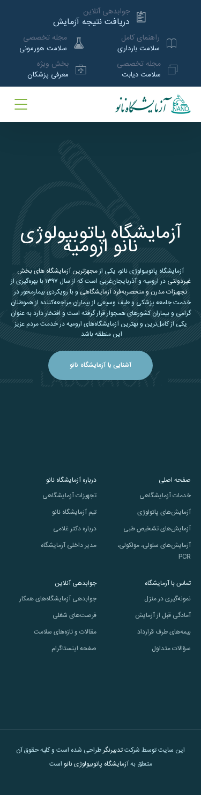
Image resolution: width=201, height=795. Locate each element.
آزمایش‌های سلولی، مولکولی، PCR (154, 551)
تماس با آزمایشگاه (168, 583)
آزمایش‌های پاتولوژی (164, 512)
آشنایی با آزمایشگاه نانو (100, 365)
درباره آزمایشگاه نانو (71, 480)
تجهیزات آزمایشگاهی (69, 495)
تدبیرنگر (113, 750)
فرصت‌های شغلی (74, 615)
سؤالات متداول (171, 648)
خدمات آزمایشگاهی (165, 495)
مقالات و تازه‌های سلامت (65, 632)
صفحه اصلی (175, 480)
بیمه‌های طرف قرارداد (164, 632)
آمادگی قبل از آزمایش (163, 615)
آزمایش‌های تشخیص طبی (157, 528)
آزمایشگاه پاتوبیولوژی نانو (96, 764)
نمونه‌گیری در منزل (167, 598)
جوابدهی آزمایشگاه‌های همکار (57, 598)
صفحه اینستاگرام (73, 648)
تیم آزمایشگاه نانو (74, 512)
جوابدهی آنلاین (75, 583)
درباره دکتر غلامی (74, 528)
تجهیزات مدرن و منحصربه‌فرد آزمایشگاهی (133, 292)
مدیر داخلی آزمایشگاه (68, 545)
